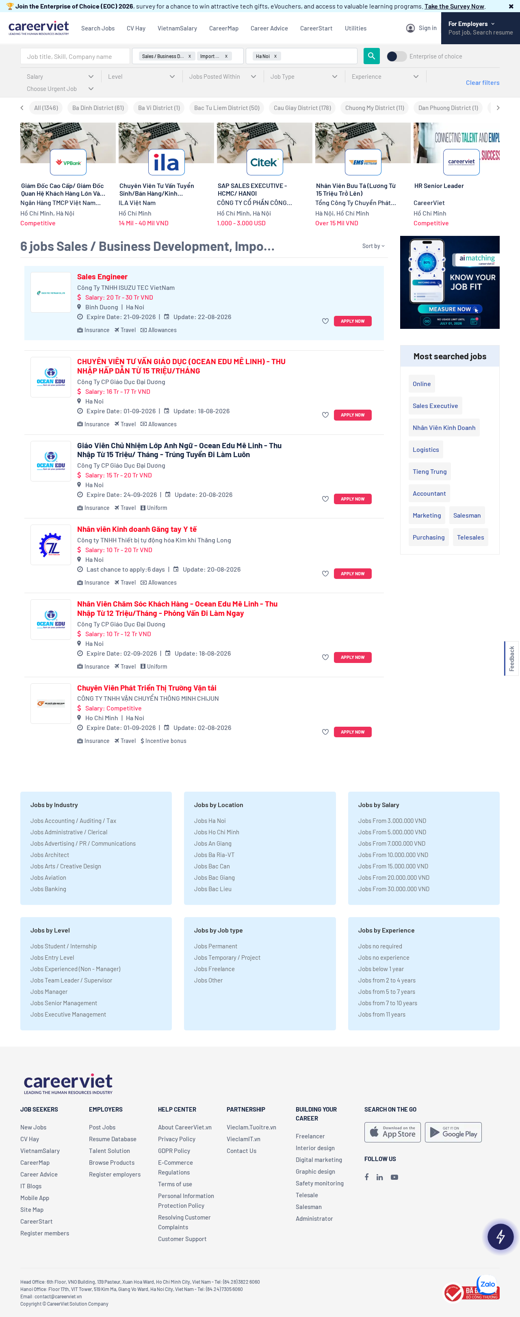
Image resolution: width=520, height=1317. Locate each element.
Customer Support (182, 1238)
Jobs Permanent (215, 946)
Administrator (314, 1218)
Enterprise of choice (436, 56)
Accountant (429, 493)
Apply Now (353, 321)
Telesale (307, 1194)
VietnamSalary (177, 28)
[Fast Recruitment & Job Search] (38, 27)
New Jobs (33, 1127)
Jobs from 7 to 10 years (387, 1002)
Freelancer (310, 1136)
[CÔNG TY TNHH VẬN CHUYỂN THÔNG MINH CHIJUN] (51, 703)
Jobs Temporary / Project (227, 957)
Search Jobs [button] (98, 28)
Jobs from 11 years (381, 1014)
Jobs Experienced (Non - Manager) (75, 968)
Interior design (315, 1147)
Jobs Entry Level (52, 957)
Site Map (31, 1209)
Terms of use (175, 1183)
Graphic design (315, 1171)
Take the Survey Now (454, 6)
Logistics (426, 449)
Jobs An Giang (213, 843)
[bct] (471, 1291)
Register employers (115, 1174)
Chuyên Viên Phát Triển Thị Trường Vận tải (147, 687)
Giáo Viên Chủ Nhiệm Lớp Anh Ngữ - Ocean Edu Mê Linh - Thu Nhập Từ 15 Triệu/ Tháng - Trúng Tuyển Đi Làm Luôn (179, 450)
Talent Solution (109, 1150)
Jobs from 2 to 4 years (387, 980)
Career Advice (269, 28)
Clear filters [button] (483, 82)
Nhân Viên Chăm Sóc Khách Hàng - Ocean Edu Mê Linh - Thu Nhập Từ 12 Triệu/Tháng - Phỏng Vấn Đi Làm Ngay (177, 608)
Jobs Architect (49, 854)
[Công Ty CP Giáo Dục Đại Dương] (51, 377)
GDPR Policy (174, 1150)
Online (422, 383)
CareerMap (223, 28)
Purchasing (429, 537)
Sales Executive (435, 405)
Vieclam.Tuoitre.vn (251, 1127)
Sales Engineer (102, 276)
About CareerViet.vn (185, 1127)
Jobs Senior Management (63, 1002)
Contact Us (241, 1150)
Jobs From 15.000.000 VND (393, 866)
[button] (511, 6)
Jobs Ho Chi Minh (216, 832)
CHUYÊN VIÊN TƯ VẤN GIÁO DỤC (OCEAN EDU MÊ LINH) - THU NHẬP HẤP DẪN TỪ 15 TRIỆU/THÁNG (181, 366)
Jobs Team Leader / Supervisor (71, 980)
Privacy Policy (176, 1138)
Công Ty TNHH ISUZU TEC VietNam (126, 287)
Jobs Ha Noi (210, 820)
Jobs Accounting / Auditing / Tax (73, 820)
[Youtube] (394, 1176)
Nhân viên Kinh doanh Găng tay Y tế (137, 529)
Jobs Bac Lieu (213, 888)
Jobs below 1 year (381, 968)
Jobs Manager (48, 991)
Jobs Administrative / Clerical (68, 832)
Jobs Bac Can (212, 866)
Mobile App (34, 1197)
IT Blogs (30, 1186)
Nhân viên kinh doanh (444, 427)
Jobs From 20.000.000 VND (393, 877)
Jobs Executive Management (68, 1014)
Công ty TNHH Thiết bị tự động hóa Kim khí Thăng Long (154, 540)
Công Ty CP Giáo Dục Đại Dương (121, 381)
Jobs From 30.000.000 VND (393, 888)
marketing (427, 515)
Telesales (470, 537)
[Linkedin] (380, 1176)
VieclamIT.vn (243, 1138)
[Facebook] (366, 1176)
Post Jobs (102, 1127)
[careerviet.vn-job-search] (392, 1132)
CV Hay (136, 28)
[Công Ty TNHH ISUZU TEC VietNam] (51, 292)
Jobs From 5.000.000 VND (392, 832)
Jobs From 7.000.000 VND (391, 843)
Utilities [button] (355, 28)
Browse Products (111, 1162)
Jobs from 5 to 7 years (386, 991)
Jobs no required (380, 946)
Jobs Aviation (48, 877)
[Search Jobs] (372, 56)
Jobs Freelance (214, 968)
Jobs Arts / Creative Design (65, 866)
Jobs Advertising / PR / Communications (83, 843)
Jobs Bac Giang (214, 877)
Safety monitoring (320, 1183)
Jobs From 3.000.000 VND (392, 820)
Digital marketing (319, 1159)
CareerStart (316, 28)
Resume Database (112, 1138)
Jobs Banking (48, 888)
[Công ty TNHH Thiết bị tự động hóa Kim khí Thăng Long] (51, 545)
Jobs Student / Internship (63, 946)
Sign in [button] (428, 27)
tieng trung (430, 471)
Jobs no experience (384, 957)
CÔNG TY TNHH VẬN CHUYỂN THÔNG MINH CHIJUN (148, 698)
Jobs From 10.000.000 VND (393, 854)
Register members (44, 1233)
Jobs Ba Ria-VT (214, 854)
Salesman (467, 515)
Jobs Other (208, 980)
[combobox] (75, 56)
